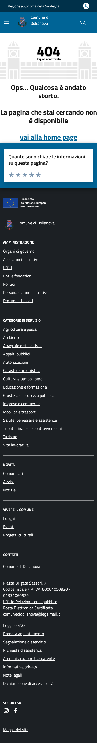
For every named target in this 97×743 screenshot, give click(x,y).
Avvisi (8, 482)
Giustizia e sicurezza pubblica (28, 395)
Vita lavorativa (16, 445)
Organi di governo (18, 251)
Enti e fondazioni (18, 276)
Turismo (10, 437)
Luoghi (9, 518)
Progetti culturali (18, 535)
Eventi (8, 527)
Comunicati (13, 473)
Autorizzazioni (15, 362)
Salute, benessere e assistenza (30, 420)
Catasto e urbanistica (21, 370)
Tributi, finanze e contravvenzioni (32, 428)
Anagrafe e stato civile (22, 346)
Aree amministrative (21, 259)
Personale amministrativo (25, 292)
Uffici (7, 267)
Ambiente (11, 337)
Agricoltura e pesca (20, 329)
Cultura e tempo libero (22, 379)
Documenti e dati (18, 301)
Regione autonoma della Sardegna (33, 6)
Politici (9, 284)
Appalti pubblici (16, 354)
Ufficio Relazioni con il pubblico (30, 601)
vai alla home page (48, 137)
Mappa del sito (15, 729)
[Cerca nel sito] (83, 22)
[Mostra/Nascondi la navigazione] (6, 22)
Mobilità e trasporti (20, 412)
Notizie (9, 490)
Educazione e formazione (25, 387)
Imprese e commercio (21, 403)
